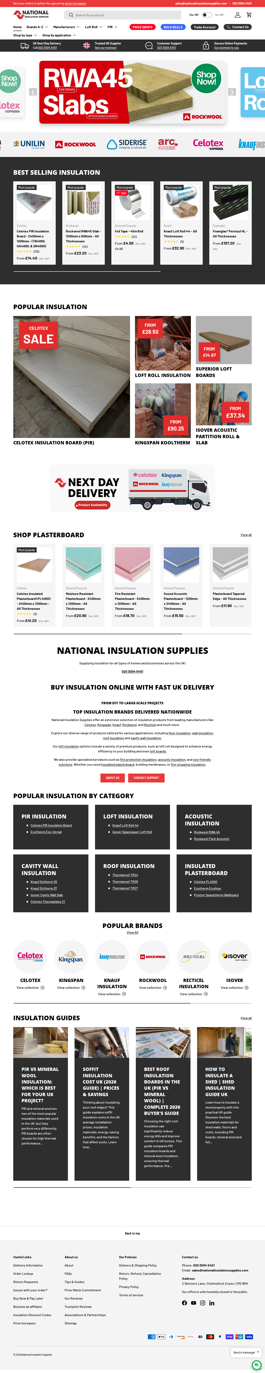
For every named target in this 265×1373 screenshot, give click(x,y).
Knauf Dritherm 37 (44, 888)
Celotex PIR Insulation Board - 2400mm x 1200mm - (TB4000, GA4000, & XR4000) (33, 238)
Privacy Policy (129, 1287)
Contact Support (146, 778)
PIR (110, 27)
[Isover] (235, 957)
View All (132, 932)
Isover (234, 980)
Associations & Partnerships (85, 1315)
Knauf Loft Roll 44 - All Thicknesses (180, 233)
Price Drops (143, 27)
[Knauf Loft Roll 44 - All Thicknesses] (181, 202)
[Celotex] (30, 957)
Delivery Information (28, 1265)
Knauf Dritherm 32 (44, 882)
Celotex (90, 725)
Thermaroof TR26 (125, 881)
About (69, 1265)
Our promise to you (226, 47)
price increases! (75, 3)
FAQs (68, 1273)
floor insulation (180, 733)
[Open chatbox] (257, 1365)
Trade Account (205, 27)
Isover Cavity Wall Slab (47, 895)
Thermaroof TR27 (125, 888)
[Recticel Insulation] (194, 957)
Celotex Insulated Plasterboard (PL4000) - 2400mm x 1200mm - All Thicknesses (34, 601)
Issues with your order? (30, 1290)
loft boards (158, 751)
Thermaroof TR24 (125, 875)
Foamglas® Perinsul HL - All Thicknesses (230, 233)
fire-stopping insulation (188, 764)
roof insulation (113, 738)
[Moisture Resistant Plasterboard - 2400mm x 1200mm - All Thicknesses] (83, 565)
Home (17, 27)
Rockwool (129, 725)
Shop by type (22, 35)
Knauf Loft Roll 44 (125, 825)
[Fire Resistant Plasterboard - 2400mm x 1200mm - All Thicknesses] (132, 565)
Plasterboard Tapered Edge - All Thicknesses (229, 596)
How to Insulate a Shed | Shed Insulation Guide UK (220, 1081)
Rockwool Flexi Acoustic (211, 839)
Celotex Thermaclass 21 (48, 901)
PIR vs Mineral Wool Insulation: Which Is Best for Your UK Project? (40, 1085)
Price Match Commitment (83, 1290)
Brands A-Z (35, 27)
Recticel (150, 725)
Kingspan (104, 725)
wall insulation (202, 733)
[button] (249, 14)
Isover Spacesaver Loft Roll (132, 832)
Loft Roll (91, 27)
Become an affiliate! (27, 1306)
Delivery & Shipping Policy (138, 1265)
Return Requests (25, 1282)
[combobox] (122, 15)
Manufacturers (64, 27)
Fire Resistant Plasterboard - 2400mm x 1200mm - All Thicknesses (132, 601)
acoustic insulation (172, 759)
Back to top (132, 1233)
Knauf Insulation (112, 983)
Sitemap (71, 1323)
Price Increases (24, 1323)
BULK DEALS (173, 27)
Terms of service (131, 1295)
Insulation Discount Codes (32, 1315)
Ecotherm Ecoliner (207, 888)
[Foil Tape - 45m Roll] (132, 202)
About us (112, 778)
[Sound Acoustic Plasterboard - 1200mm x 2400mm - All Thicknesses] (181, 565)
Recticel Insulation (193, 983)
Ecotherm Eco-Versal (46, 832)
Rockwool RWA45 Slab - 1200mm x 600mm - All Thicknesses (83, 236)
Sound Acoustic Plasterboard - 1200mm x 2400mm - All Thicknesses (181, 601)
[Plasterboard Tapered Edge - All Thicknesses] (230, 565)
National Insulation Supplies (37, 1354)
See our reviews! (106, 47)
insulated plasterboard (117, 764)
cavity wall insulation (146, 738)
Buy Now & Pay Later (28, 1298)
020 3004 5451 (242, 3)
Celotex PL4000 (205, 882)
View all (246, 535)
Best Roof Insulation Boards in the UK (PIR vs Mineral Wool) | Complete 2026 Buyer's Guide (162, 1091)
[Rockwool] (153, 957)
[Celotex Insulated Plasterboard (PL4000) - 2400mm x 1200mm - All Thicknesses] (34, 565)
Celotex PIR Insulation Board (51, 825)
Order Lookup (23, 1273)
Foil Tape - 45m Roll (129, 231)
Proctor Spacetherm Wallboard (216, 895)
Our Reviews (74, 1298)
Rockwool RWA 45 (207, 832)
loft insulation (69, 746)
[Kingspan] (71, 957)
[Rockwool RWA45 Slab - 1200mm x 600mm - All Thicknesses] (83, 202)
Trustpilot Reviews (78, 1306)
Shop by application (56, 35)
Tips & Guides (74, 1282)
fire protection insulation (138, 759)
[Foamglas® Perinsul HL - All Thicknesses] (230, 202)
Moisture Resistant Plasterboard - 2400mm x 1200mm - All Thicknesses (83, 601)
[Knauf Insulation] (112, 957)
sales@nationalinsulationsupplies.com (201, 3)
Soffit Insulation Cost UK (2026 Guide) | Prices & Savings (101, 1081)
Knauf (116, 725)
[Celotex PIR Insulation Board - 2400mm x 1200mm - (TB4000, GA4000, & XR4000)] (34, 202)
